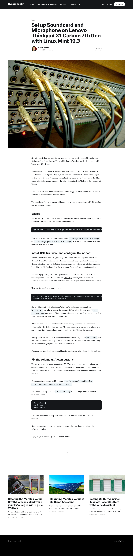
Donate (73, 4)
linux (33, 20)
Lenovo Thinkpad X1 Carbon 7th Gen (64, 161)
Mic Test (78, 330)
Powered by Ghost (119, 541)
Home (32, 4)
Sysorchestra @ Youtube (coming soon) (52, 4)
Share (98, 49)
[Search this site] (103, 4)
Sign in (109, 4)
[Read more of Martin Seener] (34, 49)
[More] (79, 4)
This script (68, 277)
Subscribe (119, 4)
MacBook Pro (80, 158)
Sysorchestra (16, 4)
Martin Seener (43, 48)
